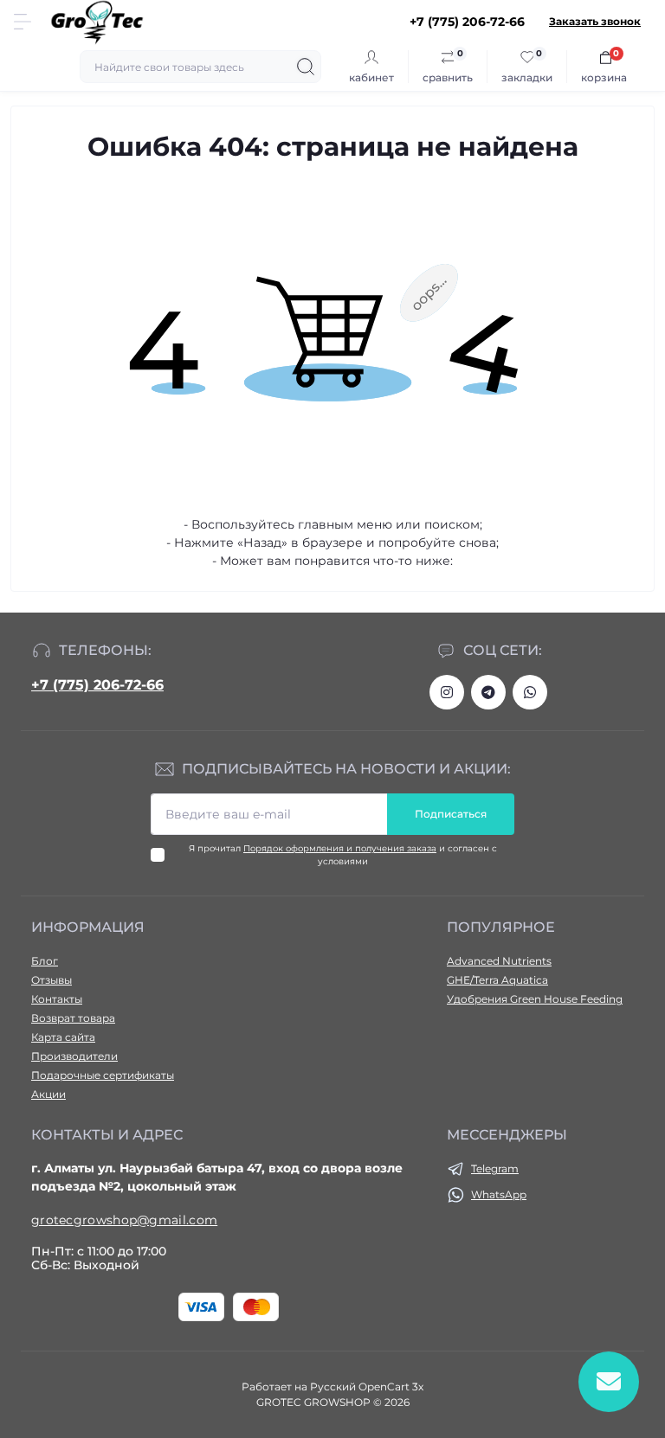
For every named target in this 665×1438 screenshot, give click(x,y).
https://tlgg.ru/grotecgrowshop (488, 692)
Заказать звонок (595, 21)
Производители (74, 1056)
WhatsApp (498, 1194)
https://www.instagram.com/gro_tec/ (446, 692)
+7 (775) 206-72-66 (97, 685)
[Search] (305, 66)
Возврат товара (73, 1017)
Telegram (495, 1168)
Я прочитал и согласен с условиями (343, 855)
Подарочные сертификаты (102, 1075)
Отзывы (51, 979)
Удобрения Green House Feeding (535, 998)
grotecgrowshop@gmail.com (124, 1220)
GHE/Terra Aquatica (497, 979)
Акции (48, 1094)
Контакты (56, 998)
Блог (44, 960)
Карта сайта (63, 1036)
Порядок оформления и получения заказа (339, 848)
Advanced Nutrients (499, 960)
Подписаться (451, 813)
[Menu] (22, 21)
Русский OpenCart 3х (366, 1386)
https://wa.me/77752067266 (530, 692)
